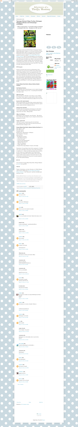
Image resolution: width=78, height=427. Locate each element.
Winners (38, 16)
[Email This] (29, 186)
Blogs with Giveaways (51, 16)
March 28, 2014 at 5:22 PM (23, 381)
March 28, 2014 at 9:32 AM (23, 360)
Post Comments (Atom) (25, 404)
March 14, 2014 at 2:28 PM (23, 218)
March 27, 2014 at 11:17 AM (24, 282)
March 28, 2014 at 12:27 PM (23, 367)
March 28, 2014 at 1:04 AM (23, 339)
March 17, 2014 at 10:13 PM (23, 239)
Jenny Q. (20, 378)
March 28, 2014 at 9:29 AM (23, 353)
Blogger (43, 420)
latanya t (20, 193)
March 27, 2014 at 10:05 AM (24, 273)
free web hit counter (39, 415)
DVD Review (21, 188)
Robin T (20, 243)
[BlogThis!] (30, 186)
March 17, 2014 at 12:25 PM (23, 232)
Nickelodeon (29, 188)
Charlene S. (21, 371)
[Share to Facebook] (32, 186)
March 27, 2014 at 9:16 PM (23, 324)
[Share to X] (31, 186)
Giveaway (25, 188)
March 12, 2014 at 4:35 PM (23, 203)
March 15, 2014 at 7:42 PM (23, 225)
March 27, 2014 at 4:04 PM (23, 289)
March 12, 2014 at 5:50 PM (23, 210)
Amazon (19, 164)
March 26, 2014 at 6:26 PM (23, 264)
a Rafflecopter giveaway (20, 183)
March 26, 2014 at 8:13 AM (23, 256)
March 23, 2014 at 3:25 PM (23, 249)
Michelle (20, 214)
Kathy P (20, 357)
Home (17, 16)
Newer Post (19, 402)
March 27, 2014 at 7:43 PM (23, 298)
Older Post (41, 402)
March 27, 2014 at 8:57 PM (23, 317)
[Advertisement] (30, 393)
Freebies (27, 16)
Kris (19, 200)
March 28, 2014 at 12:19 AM (24, 331)
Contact (58, 16)
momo (20, 207)
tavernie (20, 277)
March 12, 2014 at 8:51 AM (23, 196)
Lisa (19, 321)
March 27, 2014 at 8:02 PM (23, 310)
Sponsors (43, 16)
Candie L (20, 302)
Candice (20, 293)
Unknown (20, 236)
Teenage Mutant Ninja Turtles (35, 188)
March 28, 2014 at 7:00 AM (23, 346)
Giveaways (33, 16)
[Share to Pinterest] (33, 186)
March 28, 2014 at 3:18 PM (23, 374)
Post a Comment (20, 384)
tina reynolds (21, 343)
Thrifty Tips (22, 16)
